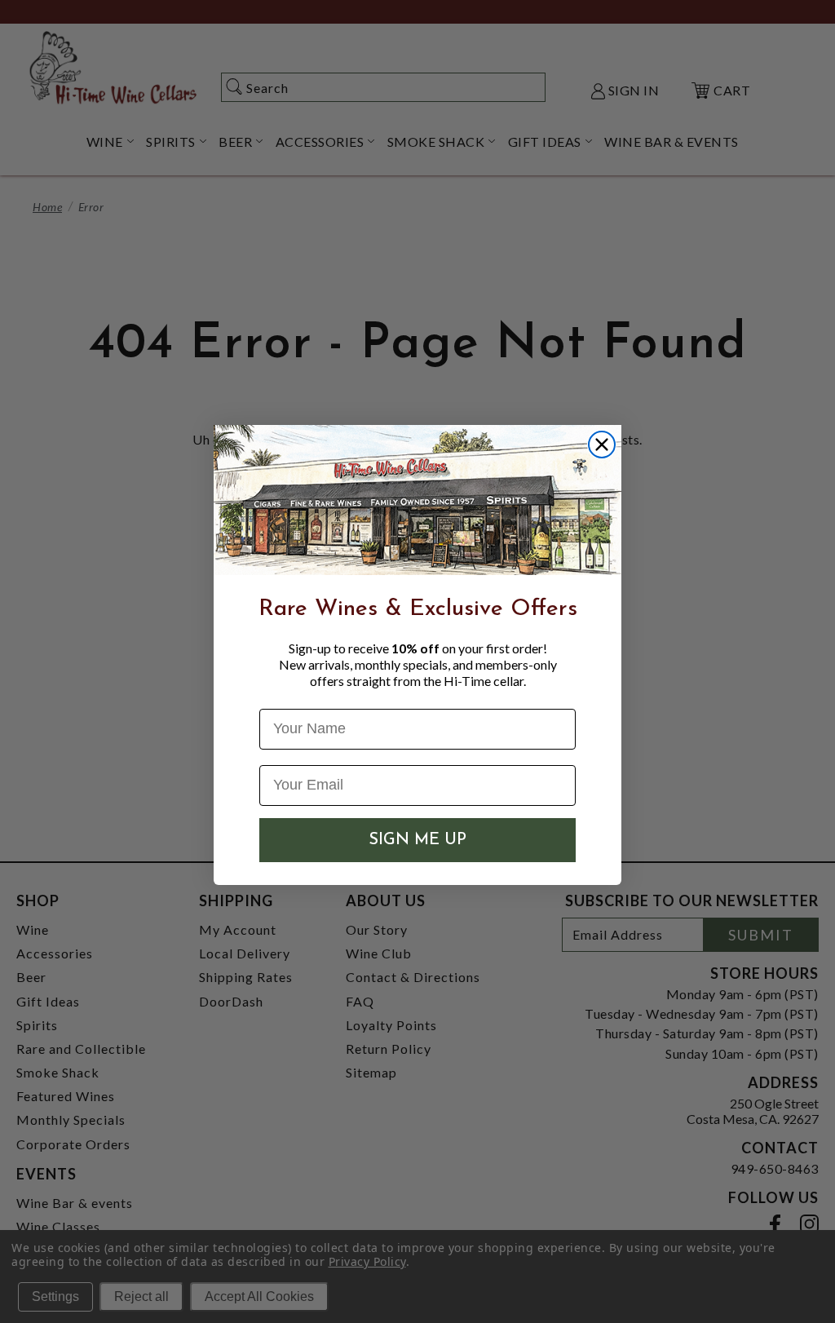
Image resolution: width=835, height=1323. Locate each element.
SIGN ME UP (417, 840)
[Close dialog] (602, 444)
